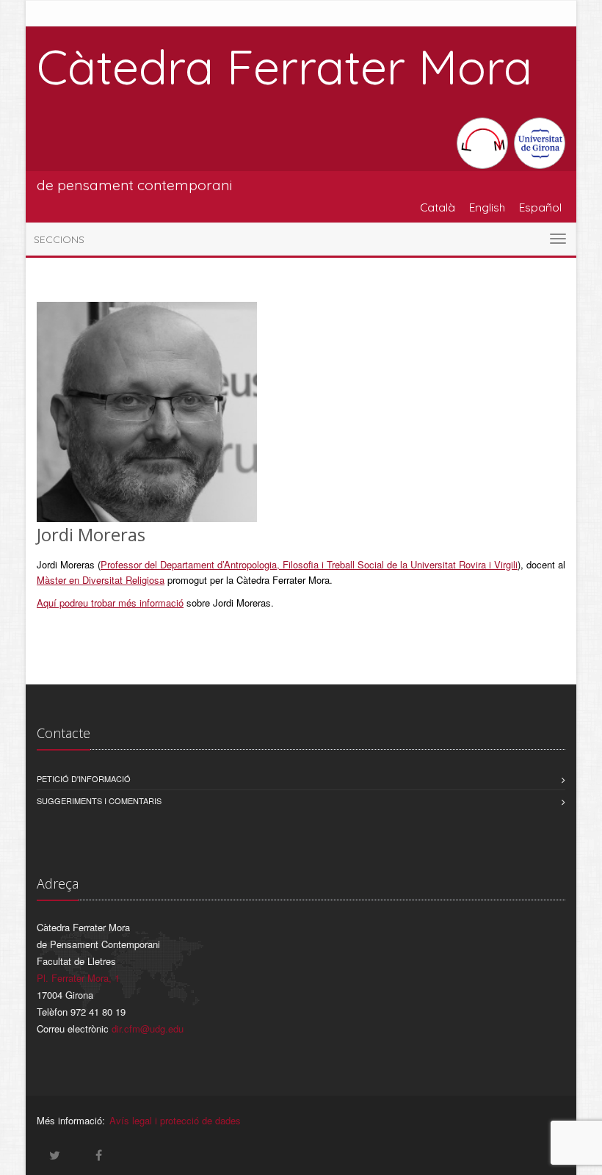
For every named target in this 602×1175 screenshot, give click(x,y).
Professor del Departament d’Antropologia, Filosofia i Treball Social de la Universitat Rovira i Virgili (309, 564)
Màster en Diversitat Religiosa (100, 580)
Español (540, 207)
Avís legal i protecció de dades (175, 1120)
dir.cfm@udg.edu (148, 1028)
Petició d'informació (84, 778)
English (487, 207)
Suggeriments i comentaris (99, 800)
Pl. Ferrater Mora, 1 (78, 978)
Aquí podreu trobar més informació (110, 603)
